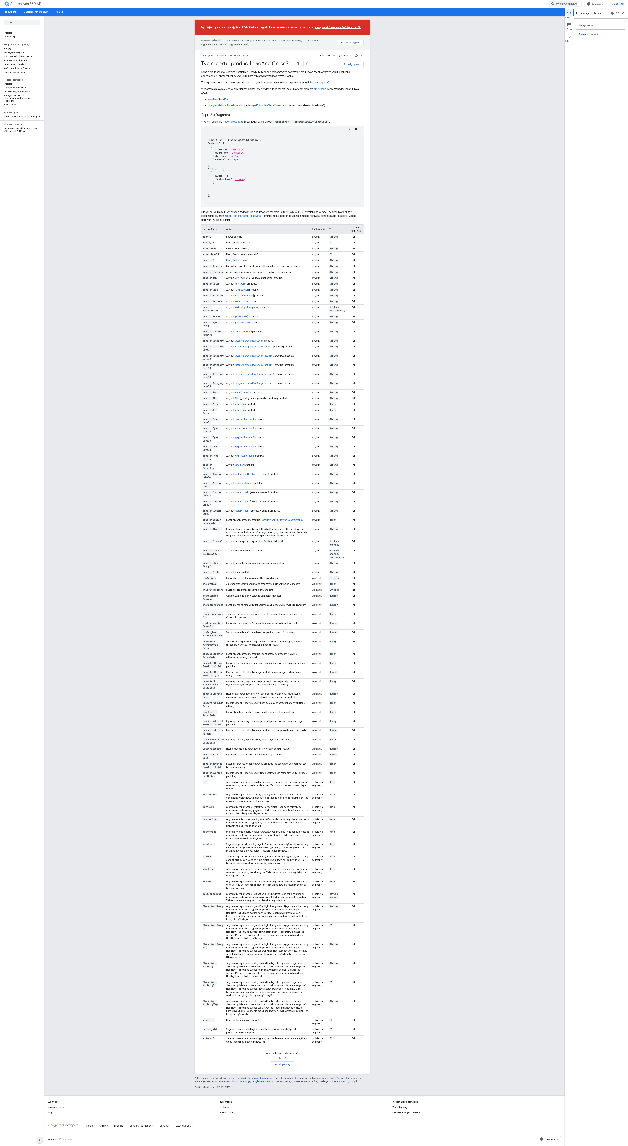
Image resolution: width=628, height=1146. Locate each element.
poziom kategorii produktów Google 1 (254, 346)
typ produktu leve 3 (244, 437)
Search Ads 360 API (26, 4)
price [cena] (240, 404)
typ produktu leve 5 (244, 455)
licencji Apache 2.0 (338, 1078)
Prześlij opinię (351, 64)
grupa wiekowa (242, 322)
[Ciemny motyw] (355, 129)
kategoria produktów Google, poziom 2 (254, 355)
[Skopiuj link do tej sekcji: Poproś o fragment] (233, 115)
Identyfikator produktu (237, 260)
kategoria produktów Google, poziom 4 (254, 374)
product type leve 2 (244, 428)
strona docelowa (243, 331)
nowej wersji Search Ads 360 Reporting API (338, 27)
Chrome (103, 1125)
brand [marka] (242, 392)
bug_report (612, 13)
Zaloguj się (618, 4)
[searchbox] (22, 22)
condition (239, 465)
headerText (231, 215)
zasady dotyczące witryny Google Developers (248, 1081)
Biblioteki (224, 1107)
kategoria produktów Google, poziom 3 (254, 365)
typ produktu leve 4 (244, 446)
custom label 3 (242, 501)
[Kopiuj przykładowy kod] (361, 129)
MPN (237, 278)
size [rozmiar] (242, 289)
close (623, 13)
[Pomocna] (356, 55)
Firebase (118, 1125)
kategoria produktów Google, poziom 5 (254, 383)
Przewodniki (11, 11)
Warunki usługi (400, 1107)
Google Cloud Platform (141, 1125)
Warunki (52, 1139)
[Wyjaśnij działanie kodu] (350, 129)
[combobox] (566, 4)
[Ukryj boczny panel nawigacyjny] (39, 1140)
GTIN (237, 398)
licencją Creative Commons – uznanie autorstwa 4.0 (272, 1078)
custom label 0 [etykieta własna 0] (252, 474)
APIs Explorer (227, 1112)
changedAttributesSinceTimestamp (267, 105)
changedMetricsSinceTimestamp (227, 105)
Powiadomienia (56, 1107)
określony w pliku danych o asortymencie (283, 520)
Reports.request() (319, 82)
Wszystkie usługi (184, 1125)
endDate (225, 99)
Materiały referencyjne (37, 11)
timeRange (320, 89)
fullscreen (617, 13)
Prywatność (65, 1139)
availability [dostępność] (247, 307)
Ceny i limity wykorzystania (406, 1112)
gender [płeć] (241, 316)
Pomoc (59, 11)
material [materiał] (244, 295)
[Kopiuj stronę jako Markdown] (308, 64)
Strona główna (208, 55)
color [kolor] (240, 283)
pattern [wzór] (242, 301)
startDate (213, 99)
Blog (50, 1112)
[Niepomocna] (361, 55)
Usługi (222, 55)
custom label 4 (242, 510)
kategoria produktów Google (249, 340)
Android (89, 1125)
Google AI (164, 1125)
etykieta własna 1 (244, 483)
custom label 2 (242, 492)
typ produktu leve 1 (244, 419)
